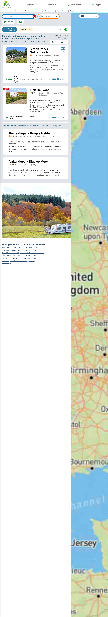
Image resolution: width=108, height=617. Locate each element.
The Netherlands (31, 11)
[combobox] (19, 16)
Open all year (19, 11)
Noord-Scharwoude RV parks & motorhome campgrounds (23, 253)
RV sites (10, 11)
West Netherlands (47, 11)
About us (52, 4)
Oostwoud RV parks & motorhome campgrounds (19, 255)
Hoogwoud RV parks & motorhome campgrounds (20, 247)
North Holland (62, 11)
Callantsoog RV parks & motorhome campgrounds (20, 250)
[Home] (6, 4)
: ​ (65, 39)
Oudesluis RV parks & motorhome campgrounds (19, 258)
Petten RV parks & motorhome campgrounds (18, 261)
